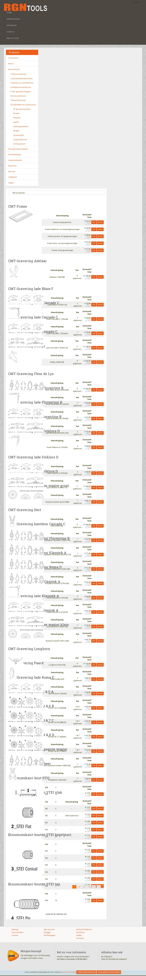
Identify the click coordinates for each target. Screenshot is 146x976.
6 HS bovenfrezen (18, 96)
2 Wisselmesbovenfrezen (21, 78)
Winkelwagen (13, 19)
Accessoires (13, 58)
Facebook (80, 932)
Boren (11, 63)
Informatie (12, 25)
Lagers (16, 122)
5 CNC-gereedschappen (20, 91)
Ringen (16, 130)
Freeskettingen (14, 154)
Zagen (11, 182)
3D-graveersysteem (21, 109)
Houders (17, 117)
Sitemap (15, 929)
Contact (11, 31)
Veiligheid (12, 177)
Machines (12, 165)
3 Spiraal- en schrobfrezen (22, 82)
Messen (11, 171)
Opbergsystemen (20, 126)
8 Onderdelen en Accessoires (23, 104)
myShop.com (61, 914)
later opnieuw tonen (87, 972)
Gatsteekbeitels (15, 160)
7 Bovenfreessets (18, 100)
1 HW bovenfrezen (18, 74)
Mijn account (13, 38)
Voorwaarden (17, 932)
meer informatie (68, 972)
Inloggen (47, 932)
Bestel (100, 222)
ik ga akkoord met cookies (109, 972)
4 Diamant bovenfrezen (20, 87)
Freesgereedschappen (18, 149)
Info (93, 222)
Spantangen (18, 135)
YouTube (80, 938)
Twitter (79, 935)
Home (9, 12)
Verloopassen (19, 143)
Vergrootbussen (20, 139)
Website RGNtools (84, 929)
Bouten (16, 113)
